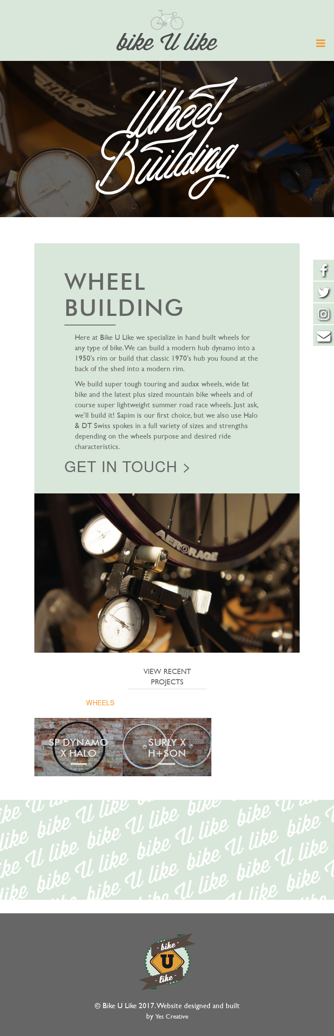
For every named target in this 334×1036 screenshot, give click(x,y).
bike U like (167, 44)
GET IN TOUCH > (127, 465)
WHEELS (100, 702)
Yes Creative (171, 1016)
